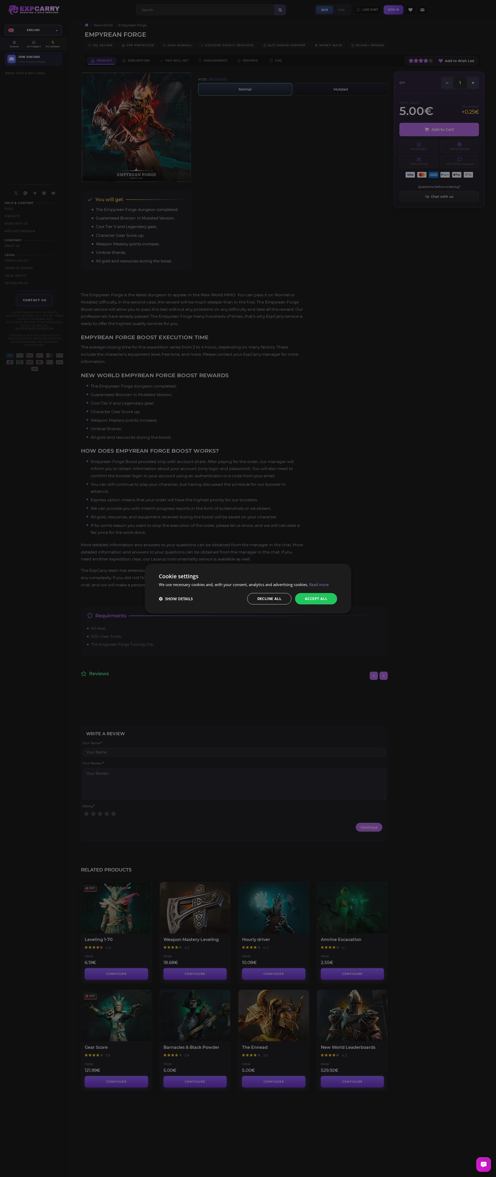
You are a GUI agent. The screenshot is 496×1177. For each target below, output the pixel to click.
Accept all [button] (316, 598)
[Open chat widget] (483, 1164)
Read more (319, 584)
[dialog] (248, 589)
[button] (176, 599)
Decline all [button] (269, 598)
